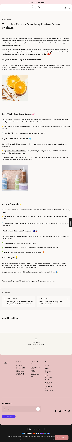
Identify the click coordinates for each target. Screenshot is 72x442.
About (47, 368)
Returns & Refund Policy (49, 389)
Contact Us (48, 386)
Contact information (28, 439)
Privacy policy (20, 439)
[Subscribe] (38, 409)
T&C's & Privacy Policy (49, 378)
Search (47, 366)
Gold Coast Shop (48, 371)
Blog (46, 375)
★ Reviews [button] (70, 222)
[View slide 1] (34, 348)
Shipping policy (51, 439)
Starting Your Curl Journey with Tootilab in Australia (50, 303)
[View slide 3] (38, 348)
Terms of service (43, 439)
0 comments (7, 292)
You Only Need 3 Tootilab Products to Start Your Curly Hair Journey (20, 303)
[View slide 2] (36, 348)
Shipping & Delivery (48, 382)
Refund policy (36, 439)
